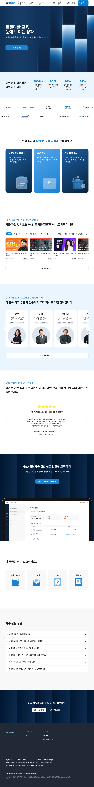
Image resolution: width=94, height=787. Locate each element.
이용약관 (45, 736)
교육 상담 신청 (81, 3)
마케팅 (65, 234)
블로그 (28, 736)
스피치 (40, 234)
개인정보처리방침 (48, 740)
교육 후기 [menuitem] (59, 3)
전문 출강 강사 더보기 (45, 355)
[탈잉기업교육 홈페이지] (10, 3)
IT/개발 (71, 234)
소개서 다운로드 (55, 710)
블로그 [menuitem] (68, 3)
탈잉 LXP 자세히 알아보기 (47, 481)
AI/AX (9, 234)
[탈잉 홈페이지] (10, 732)
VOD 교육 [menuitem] (31, 3)
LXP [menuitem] (54, 3)
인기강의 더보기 (45, 268)
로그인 (73, 3)
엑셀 (15, 234)
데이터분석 (32, 234)
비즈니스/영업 (56, 234)
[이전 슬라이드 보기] (6, 328)
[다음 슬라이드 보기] (88, 328)
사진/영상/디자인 (81, 234)
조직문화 (47, 234)
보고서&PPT (23, 234)
